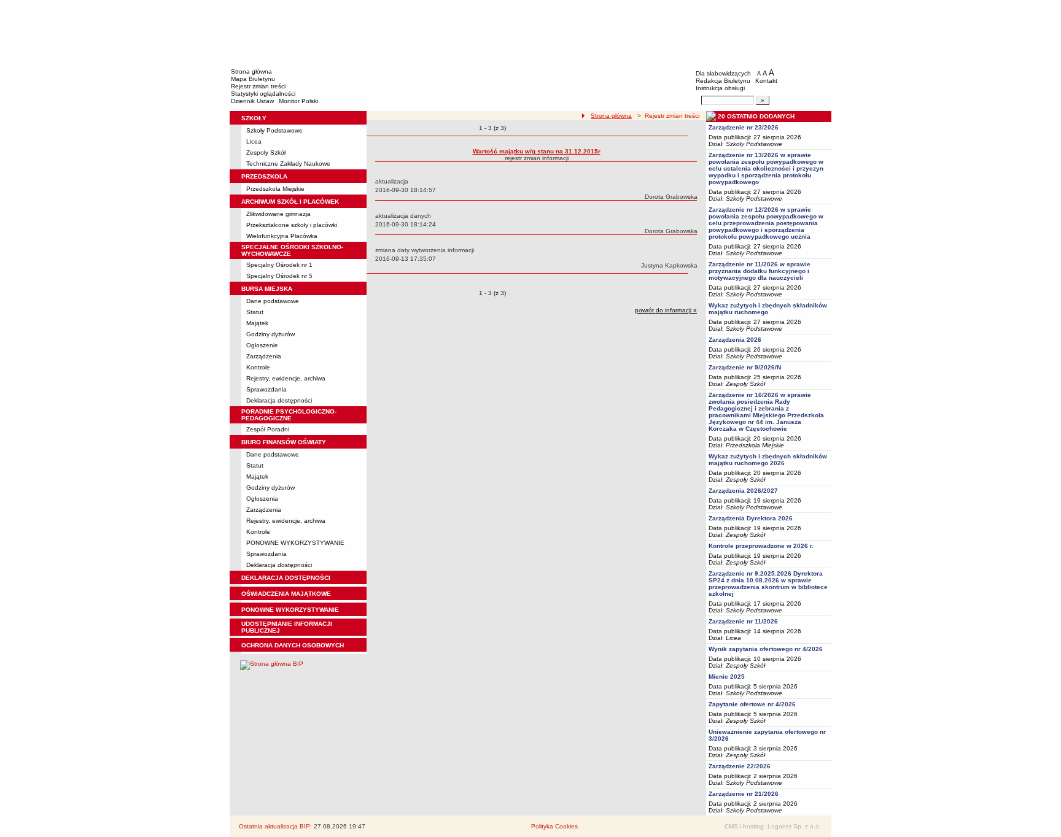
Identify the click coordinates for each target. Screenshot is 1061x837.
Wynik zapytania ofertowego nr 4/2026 (766, 649)
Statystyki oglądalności (263, 93)
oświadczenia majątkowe (286, 593)
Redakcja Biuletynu (723, 80)
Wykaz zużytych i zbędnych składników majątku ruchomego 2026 (768, 459)
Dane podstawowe (272, 301)
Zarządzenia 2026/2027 (743, 490)
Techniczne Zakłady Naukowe (288, 163)
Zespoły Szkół (266, 152)
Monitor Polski (298, 101)
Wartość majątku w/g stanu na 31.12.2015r (536, 151)
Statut (254, 312)
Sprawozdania (266, 389)
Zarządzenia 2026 (735, 339)
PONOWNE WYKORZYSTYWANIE (295, 542)
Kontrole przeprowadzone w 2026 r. (761, 545)
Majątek (257, 323)
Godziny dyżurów (270, 334)
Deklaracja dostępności (279, 400)
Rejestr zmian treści (258, 86)
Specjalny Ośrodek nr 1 (279, 264)
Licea (254, 141)
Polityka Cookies (554, 826)
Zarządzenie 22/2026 (740, 766)
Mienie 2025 (727, 676)
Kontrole (258, 367)
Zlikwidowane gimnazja (278, 213)
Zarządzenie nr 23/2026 (744, 127)
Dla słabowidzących (723, 73)
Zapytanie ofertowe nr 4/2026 (752, 704)
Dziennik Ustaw (252, 101)
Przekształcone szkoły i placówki (291, 225)
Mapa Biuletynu (253, 78)
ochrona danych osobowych (292, 645)
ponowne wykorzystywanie (290, 609)
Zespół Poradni (267, 429)
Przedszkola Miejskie (275, 188)
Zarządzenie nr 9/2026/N (745, 367)
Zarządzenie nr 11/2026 (743, 621)
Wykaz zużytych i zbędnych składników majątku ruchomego (768, 308)
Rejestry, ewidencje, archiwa (285, 378)
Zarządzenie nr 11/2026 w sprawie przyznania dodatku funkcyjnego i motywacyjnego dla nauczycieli (759, 271)
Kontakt (766, 80)
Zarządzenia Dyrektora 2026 (751, 518)
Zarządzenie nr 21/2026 (744, 793)
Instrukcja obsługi (720, 88)
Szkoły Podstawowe (274, 130)
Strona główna (251, 71)
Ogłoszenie (262, 345)
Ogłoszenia (262, 498)
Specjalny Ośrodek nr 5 (279, 275)
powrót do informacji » (666, 310)
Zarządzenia (263, 356)
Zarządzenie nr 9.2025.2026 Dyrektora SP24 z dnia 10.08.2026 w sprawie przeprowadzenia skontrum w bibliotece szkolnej (768, 583)
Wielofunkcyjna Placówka (281, 236)
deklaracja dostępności (285, 577)
